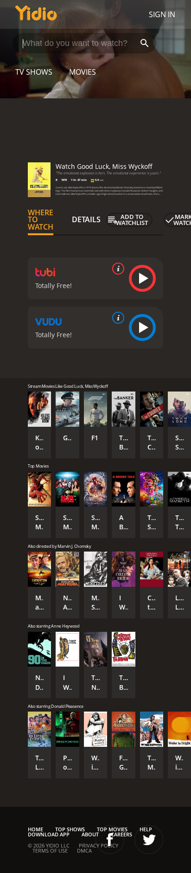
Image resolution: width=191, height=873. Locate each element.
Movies (82, 72)
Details (86, 219)
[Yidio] (36, 14)
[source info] (116, 269)
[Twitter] (148, 839)
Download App (49, 834)
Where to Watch (40, 219)
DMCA (84, 850)
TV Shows (33, 72)
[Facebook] (110, 839)
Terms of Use (50, 850)
